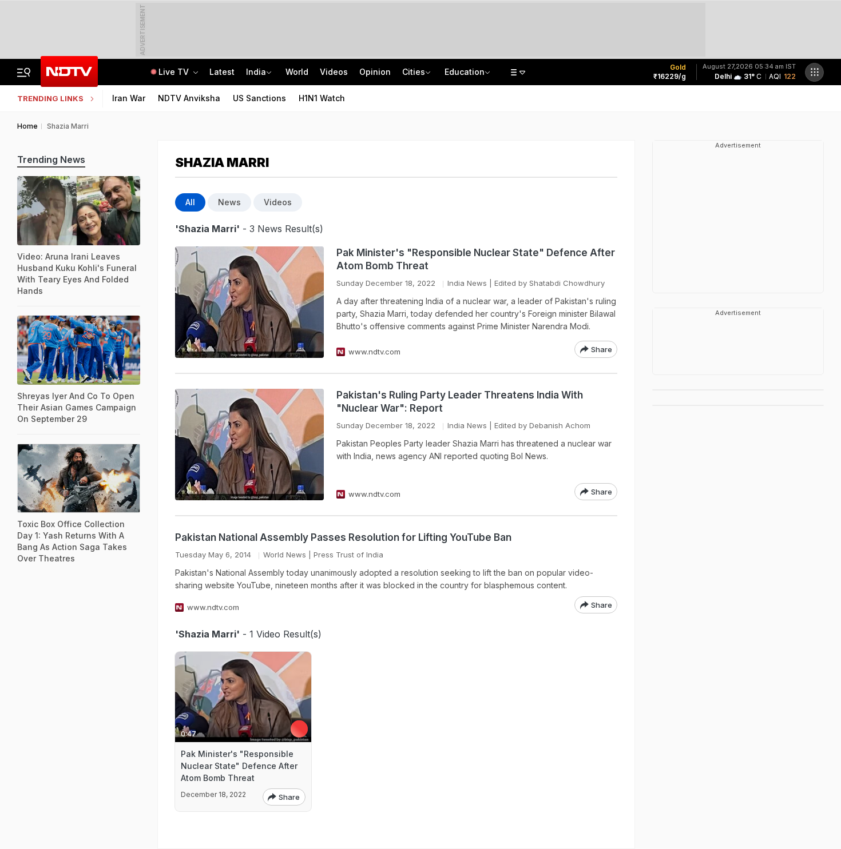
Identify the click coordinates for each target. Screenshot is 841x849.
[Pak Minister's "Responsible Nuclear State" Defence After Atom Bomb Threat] (249, 302)
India (256, 72)
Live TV (174, 72)
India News (467, 283)
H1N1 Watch (322, 98)
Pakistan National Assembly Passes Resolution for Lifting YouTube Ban (343, 537)
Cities (413, 72)
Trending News (51, 159)
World (296, 72)
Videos (334, 72)
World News (284, 554)
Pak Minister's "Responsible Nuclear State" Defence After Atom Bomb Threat (475, 259)
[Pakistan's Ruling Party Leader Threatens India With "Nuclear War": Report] (249, 444)
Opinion (375, 72)
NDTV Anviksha (189, 98)
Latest (222, 72)
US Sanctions (259, 98)
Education (465, 72)
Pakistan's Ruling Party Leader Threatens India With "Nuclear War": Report (459, 401)
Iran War (128, 98)
